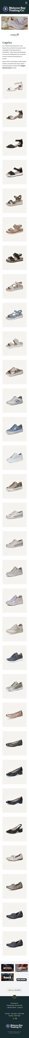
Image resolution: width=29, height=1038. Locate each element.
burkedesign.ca (16, 1033)
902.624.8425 (12, 1007)
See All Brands (14, 990)
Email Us (20, 1007)
